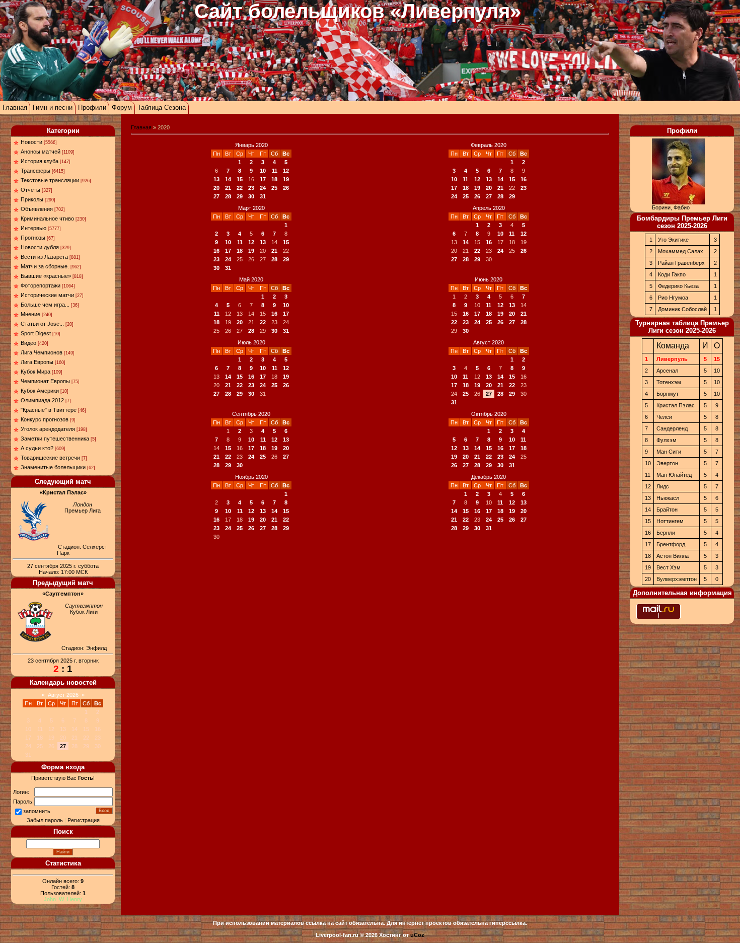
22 (240, 188)
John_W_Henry (63, 899)
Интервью (33, 228)
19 (286, 179)
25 (274, 188)
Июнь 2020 (488, 279)
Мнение (30, 314)
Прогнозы (33, 238)
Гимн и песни (52, 107)
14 (228, 179)
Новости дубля (40, 247)
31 (263, 196)
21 (228, 188)
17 (263, 179)
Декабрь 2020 (488, 477)
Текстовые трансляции (50, 180)
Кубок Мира (35, 372)
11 (274, 171)
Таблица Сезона (161, 107)
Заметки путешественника (55, 439)
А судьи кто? (37, 448)
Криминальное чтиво (47, 218)
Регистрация (83, 820)
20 (216, 188)
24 (263, 188)
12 (286, 171)
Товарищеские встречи (50, 458)
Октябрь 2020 (488, 414)
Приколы (32, 199)
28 (228, 196)
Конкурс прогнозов (44, 419)
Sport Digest (36, 333)
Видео (28, 343)
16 (524, 179)
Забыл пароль (45, 820)
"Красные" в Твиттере (49, 410)
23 (251, 188)
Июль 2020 (251, 342)
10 (263, 171)
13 (216, 179)
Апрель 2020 (489, 208)
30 (251, 196)
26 (286, 188)
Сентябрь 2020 (251, 414)
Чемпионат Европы (45, 381)
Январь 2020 (251, 145)
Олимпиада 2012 (42, 400)
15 (240, 179)
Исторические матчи (47, 295)
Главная (15, 107)
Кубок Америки (40, 391)
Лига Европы (37, 362)
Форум (122, 107)
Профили (92, 107)
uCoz (417, 935)
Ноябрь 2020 (251, 477)
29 (240, 196)
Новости (31, 142)
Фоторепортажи (40, 285)
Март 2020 (251, 208)
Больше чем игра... (45, 305)
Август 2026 (63, 695)
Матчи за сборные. (45, 266)
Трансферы (35, 171)
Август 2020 (488, 342)
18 (274, 179)
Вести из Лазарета (44, 257)
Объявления (37, 209)
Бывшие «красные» (46, 276)
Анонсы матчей (40, 152)
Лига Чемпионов (41, 352)
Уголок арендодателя (48, 429)
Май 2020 (251, 279)
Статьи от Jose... (42, 324)
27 (216, 196)
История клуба (39, 161)
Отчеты (30, 190)
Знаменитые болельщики (53, 467)
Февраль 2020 (488, 145)
